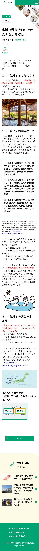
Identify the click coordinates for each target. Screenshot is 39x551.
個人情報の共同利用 (18, 536)
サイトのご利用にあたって (21, 528)
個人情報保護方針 (17, 532)
